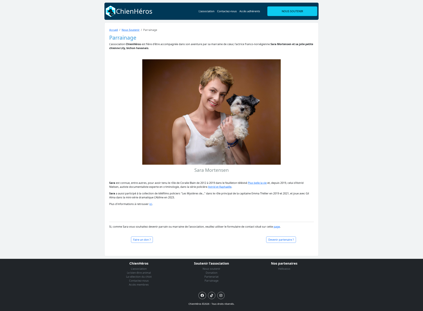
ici (150, 204)
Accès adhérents (249, 11)
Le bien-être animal (139, 272)
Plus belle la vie (257, 183)
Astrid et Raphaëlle (219, 187)
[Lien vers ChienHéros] (110, 11)
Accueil (113, 30)
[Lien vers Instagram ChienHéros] (221, 295)
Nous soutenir (211, 269)
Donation (211, 272)
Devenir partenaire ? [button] (281, 239)
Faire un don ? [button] (142, 239)
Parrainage (211, 280)
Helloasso (284, 269)
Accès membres (139, 284)
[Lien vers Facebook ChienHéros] (202, 295)
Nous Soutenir (131, 30)
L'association (206, 11)
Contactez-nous (227, 11)
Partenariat (211, 276)
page (277, 226)
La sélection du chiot (139, 276)
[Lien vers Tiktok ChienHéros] (211, 295)
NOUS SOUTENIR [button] (292, 11)
